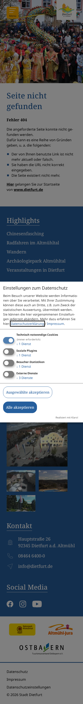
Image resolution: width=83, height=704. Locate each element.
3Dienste (24, 378)
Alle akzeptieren (20, 407)
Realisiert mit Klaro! (67, 417)
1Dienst (23, 344)
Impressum (55, 324)
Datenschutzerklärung (27, 324)
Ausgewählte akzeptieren (27, 392)
